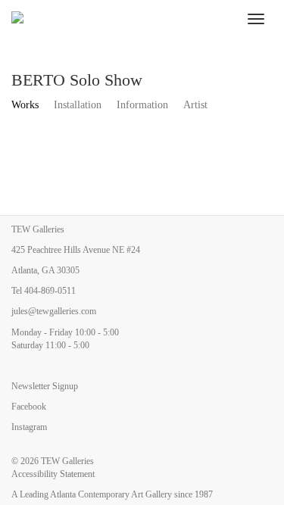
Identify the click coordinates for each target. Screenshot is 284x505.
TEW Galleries (67, 461)
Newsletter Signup (44, 386)
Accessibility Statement (53, 474)
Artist (195, 105)
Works (25, 105)
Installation (77, 105)
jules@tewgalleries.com (53, 311)
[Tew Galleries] (119, 19)
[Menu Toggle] (256, 19)
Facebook (28, 406)
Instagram (29, 427)
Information (142, 105)
